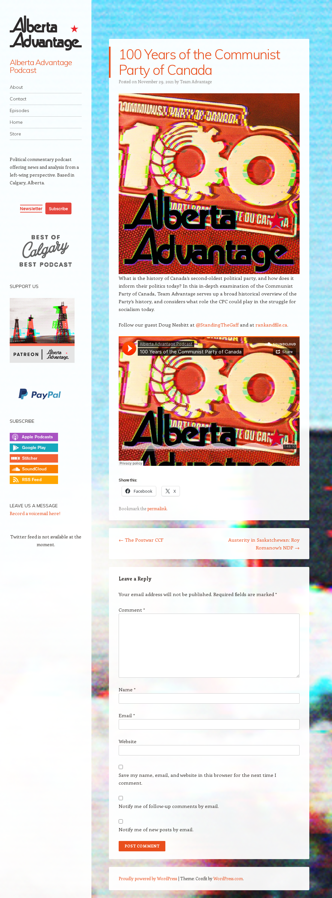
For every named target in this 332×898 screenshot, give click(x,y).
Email (127, 715)
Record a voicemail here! (35, 513)
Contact (18, 99)
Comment (132, 609)
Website (127, 741)
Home (16, 122)
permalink (157, 508)
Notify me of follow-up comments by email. (169, 806)
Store (15, 134)
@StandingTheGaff (217, 324)
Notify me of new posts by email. (156, 829)
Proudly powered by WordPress (148, 878)
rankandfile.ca (271, 324)
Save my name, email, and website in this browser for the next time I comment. (197, 779)
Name (127, 689)
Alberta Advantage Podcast (41, 66)
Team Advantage (196, 81)
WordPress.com (228, 878)
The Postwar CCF (141, 539)
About (16, 87)
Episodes (19, 110)
